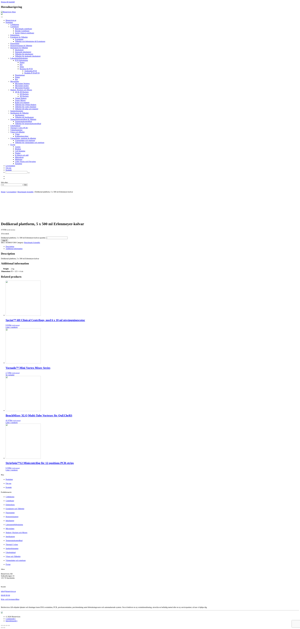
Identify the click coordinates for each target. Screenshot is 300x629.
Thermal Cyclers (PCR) (19, 128)
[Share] (4, 625)
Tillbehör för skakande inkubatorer (28, 56)
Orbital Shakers (20, 98)
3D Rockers (24, 96)
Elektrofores (14, 35)
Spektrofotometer (16, 111)
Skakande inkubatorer (23, 52)
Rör (21, 65)
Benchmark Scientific (26, 192)
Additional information (14, 249)
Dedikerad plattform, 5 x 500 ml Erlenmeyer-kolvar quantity (23, 238)
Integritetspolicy (11, 621)
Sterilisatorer (19, 115)
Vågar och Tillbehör (13, 556)
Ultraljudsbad (15, 126)
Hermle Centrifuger (22, 31)
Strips (22, 67)
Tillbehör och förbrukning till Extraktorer (30, 41)
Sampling (18, 164)
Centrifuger (14, 27)
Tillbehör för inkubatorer (24, 54)
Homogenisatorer (12, 517)
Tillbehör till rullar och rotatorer (26, 109)
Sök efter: (4, 182)
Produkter (9, 22)
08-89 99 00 (5, 595)
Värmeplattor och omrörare (25, 140)
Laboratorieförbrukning (19, 58)
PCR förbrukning (21, 60)
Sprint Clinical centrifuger (24, 33)
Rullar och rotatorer (22, 103)
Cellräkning (14, 25)
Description (10, 247)
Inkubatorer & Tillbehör (19, 48)
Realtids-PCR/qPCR (32, 73)
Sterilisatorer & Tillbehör (19, 113)
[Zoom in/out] (9, 625)
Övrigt (12, 145)
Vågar (17, 134)
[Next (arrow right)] (4, 627)
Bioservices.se (11, 20)
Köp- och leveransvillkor (10, 599)
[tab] (152, 247)
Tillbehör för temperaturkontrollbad (28, 124)
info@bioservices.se (8, 591)
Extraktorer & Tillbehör (19, 37)
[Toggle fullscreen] (7, 625)
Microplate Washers (22, 84)
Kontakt (9, 170)
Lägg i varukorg (12, 327)
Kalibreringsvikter (21, 136)
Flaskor (18, 153)
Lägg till (4, 240)
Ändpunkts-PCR (30, 71)
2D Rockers (24, 94)
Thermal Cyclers (12, 545)
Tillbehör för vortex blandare (25, 107)
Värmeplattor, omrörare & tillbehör (23, 138)
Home (3, 192)
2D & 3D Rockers (22, 92)
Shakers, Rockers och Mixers (21, 90)
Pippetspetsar (20, 75)
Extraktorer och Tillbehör (15, 509)
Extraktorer (19, 39)
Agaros (17, 147)
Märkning (18, 159)
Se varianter (10, 375)
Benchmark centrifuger (23, 29)
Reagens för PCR (26, 69)
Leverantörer (10, 166)
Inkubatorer (19, 50)
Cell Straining (20, 151)
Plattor (22, 62)
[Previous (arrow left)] (2, 627)
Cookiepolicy (11, 619)
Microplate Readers (22, 88)
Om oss (8, 168)
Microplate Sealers (22, 86)
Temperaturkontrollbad (23, 121)
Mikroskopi (19, 157)
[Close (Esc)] (2, 625)
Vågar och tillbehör (17, 132)
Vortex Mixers (20, 100)
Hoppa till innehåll (8, 2)
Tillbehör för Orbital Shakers (25, 105)
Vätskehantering (16, 130)
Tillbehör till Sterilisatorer (24, 117)
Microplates (14, 81)
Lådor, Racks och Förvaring (25, 162)
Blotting (18, 149)
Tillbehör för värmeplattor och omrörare (29, 143)
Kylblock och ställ (21, 155)
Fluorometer (14, 43)
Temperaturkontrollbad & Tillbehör (23, 119)
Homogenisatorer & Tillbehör (21, 46)
